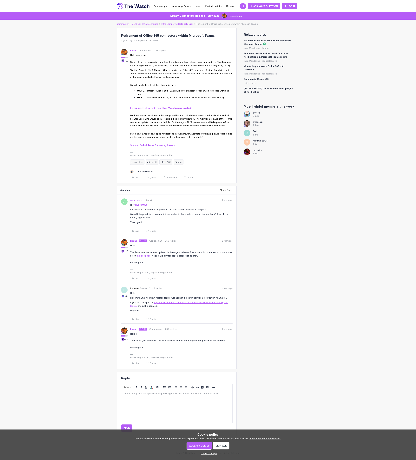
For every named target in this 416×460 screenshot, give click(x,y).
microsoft (152, 162)
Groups (230, 6)
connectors (137, 162)
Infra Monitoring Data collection (177, 24)
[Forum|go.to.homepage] (133, 6)
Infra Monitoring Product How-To (260, 61)
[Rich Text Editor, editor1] (176, 406)
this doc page (143, 255)
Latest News (250, 83)
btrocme (134, 288)
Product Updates (213, 6)
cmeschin (258, 122)
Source (134, 145)
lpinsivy (256, 112)
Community (123, 24)
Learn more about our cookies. (265, 438)
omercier (257, 150)
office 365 (166, 162)
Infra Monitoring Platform (256, 48)
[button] (263, 6)
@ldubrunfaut (140, 204)
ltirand (133, 50)
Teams (178, 162)
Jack (255, 131)
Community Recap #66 (256, 79)
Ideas (198, 6)
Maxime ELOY (260, 140)
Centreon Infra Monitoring (145, 24)
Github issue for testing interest (158, 145)
